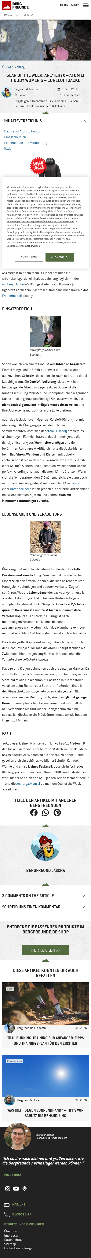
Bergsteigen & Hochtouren (30, 101)
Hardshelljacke (20, 489)
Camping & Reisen (66, 101)
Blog (8, 67)
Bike (51, 101)
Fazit (7, 148)
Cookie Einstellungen (19, 1248)
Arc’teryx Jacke (13, 284)
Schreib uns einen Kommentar (31, 907)
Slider (10, 988)
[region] (45, 222)
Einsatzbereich (15, 137)
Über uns (10, 1231)
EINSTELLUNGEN (29, 257)
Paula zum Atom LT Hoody (22, 131)
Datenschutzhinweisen (28, 245)
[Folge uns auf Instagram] (7, 1191)
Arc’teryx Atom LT (28, 784)
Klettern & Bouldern (26, 106)
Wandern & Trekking (52, 106)
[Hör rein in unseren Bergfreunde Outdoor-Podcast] (24, 1191)
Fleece (75, 483)
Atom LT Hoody (56, 431)
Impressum (12, 1235)
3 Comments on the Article (28, 895)
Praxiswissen (14, 1061)
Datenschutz (13, 1240)
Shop (75, 5)
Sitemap (10, 1244)
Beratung (19, 67)
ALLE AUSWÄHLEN (59, 257)
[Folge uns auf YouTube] (16, 1191)
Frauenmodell (12, 296)
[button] (85, 5)
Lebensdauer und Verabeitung (25, 143)
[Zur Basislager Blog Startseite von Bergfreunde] (16, 5)
